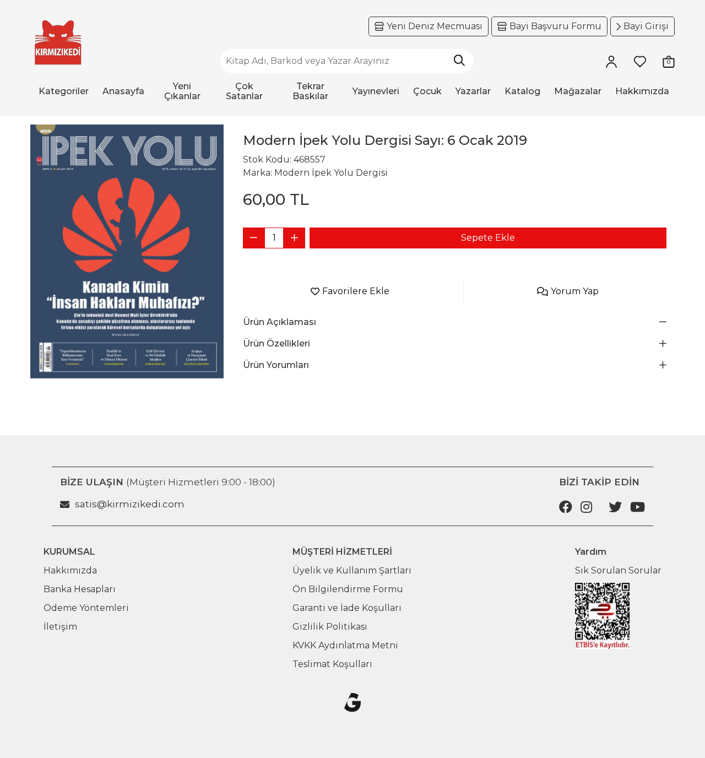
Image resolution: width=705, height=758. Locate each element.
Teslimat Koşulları (332, 664)
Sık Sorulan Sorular (618, 570)
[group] (127, 251)
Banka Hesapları (80, 589)
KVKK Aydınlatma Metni (345, 645)
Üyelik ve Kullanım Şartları (351, 570)
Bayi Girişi (646, 26)
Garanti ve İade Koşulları (347, 608)
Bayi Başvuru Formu (555, 26)
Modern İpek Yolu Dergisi (331, 172)
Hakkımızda (70, 570)
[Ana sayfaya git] (57, 42)
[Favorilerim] (640, 61)
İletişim (60, 626)
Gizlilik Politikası (329, 626)
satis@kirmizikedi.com (130, 504)
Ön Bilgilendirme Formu (347, 589)
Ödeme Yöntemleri (86, 608)
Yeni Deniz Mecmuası (434, 26)
